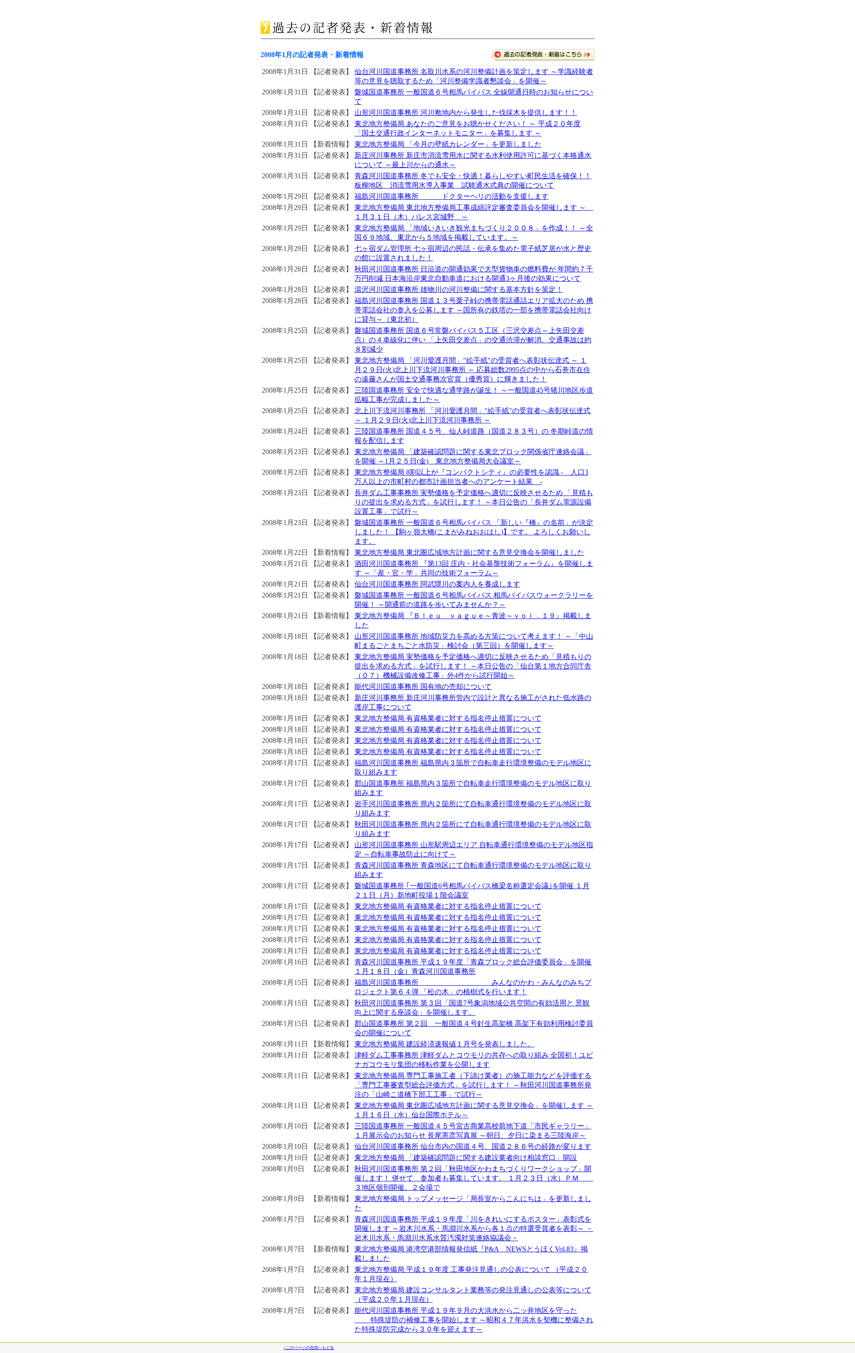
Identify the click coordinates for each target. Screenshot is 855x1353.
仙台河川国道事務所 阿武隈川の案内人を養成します (437, 584)
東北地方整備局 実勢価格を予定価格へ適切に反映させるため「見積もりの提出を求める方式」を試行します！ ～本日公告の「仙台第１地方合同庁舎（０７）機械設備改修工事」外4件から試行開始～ (472, 666)
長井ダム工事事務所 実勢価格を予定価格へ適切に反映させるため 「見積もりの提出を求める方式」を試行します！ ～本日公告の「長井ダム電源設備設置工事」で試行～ (473, 502)
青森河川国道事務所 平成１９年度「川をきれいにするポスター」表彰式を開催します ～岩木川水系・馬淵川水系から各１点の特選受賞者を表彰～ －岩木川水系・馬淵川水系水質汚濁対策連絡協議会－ (473, 1228)
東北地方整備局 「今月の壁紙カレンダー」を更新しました (448, 144)
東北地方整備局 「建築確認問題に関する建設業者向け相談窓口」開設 (465, 1157)
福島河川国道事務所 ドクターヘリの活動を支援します (451, 196)
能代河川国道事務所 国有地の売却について (423, 686)
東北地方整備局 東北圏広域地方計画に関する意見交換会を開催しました (469, 552)
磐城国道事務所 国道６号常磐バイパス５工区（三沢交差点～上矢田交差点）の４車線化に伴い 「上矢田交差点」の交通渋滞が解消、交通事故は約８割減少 (472, 340)
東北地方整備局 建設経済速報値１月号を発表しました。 (444, 1044)
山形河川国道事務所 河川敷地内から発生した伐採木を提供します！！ (465, 112)
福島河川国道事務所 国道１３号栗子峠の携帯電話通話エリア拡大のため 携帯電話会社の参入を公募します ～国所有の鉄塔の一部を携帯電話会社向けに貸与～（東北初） (473, 310)
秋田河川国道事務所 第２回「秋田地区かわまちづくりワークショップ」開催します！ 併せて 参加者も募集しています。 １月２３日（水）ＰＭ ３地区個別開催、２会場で (473, 1178)
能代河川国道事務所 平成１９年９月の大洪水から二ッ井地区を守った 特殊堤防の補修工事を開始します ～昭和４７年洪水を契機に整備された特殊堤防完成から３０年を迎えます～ (473, 1320)
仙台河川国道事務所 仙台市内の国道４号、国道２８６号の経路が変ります (472, 1146)
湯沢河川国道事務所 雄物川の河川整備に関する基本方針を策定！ (458, 289)
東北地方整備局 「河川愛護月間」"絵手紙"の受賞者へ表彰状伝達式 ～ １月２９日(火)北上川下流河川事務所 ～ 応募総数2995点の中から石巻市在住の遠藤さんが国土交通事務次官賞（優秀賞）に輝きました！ (472, 370)
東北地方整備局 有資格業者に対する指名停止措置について (448, 718)
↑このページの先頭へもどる (309, 1347)
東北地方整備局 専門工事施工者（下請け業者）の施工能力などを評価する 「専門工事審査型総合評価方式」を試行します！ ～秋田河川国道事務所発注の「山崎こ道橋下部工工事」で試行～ (472, 1085)
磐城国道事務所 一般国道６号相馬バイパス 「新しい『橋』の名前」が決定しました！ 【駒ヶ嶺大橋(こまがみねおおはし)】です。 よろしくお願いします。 (473, 532)
